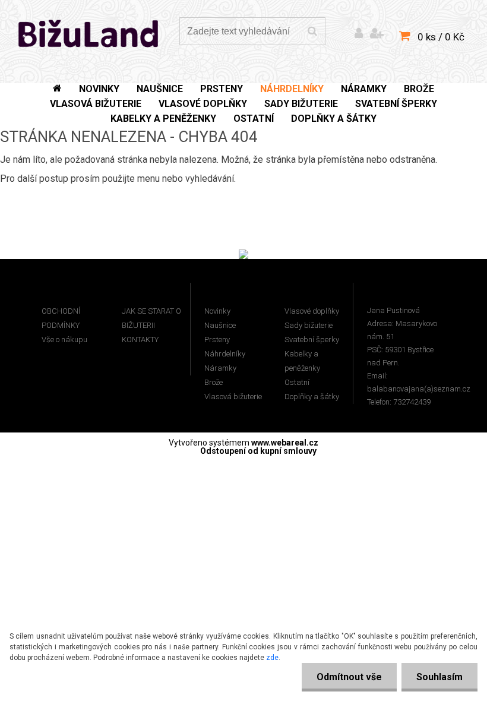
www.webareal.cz (284, 442)
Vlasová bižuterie (233, 396)
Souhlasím (439, 677)
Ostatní (296, 382)
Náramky (220, 368)
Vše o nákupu (64, 339)
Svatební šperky (311, 339)
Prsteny (217, 339)
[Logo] (88, 32)
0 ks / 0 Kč (441, 37)
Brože (213, 382)
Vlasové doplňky (311, 311)
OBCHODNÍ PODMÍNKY (61, 318)
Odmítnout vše (349, 677)
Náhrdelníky (224, 353)
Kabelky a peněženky (302, 360)
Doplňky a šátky (311, 396)
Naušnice (220, 325)
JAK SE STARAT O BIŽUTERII (151, 318)
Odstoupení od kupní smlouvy (258, 451)
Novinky (217, 311)
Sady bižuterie (308, 325)
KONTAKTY (140, 339)
